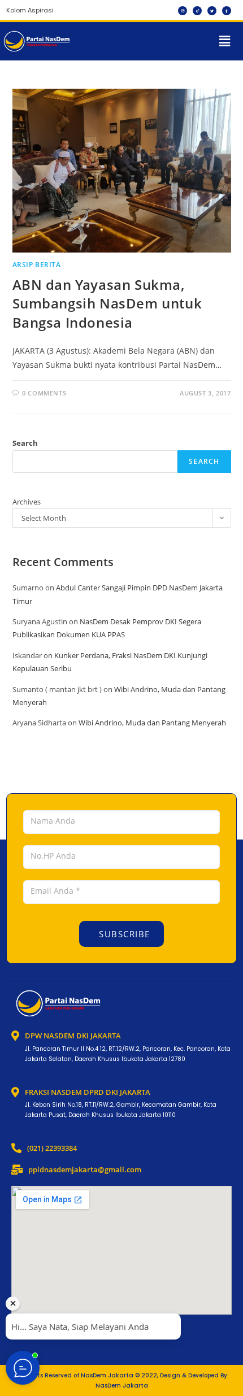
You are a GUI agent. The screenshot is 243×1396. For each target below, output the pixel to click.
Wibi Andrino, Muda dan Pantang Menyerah (152, 722)
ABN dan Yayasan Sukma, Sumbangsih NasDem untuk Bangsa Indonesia (107, 303)
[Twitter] (211, 10)
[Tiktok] (197, 10)
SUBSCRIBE (123, 934)
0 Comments (44, 393)
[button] (225, 41)
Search (25, 443)
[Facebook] (226, 10)
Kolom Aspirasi (30, 10)
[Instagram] (182, 10)
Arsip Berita (36, 264)
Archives (26, 502)
